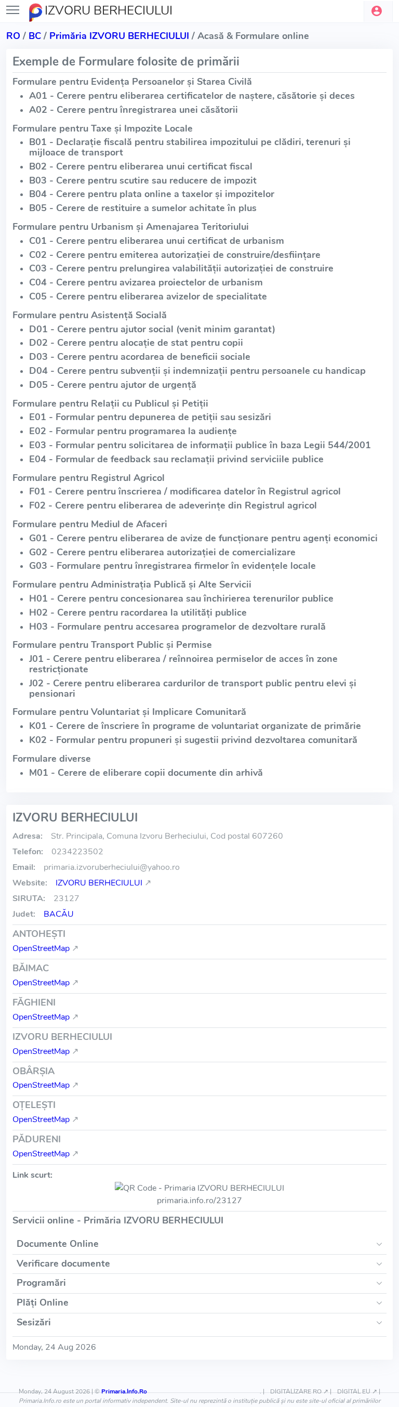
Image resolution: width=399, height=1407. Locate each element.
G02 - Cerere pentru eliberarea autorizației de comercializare (162, 552)
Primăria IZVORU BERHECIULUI (119, 36)
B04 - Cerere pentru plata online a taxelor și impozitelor (151, 194)
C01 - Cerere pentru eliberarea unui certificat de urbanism (156, 240)
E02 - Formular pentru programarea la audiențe (133, 431)
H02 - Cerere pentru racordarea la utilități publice (138, 612)
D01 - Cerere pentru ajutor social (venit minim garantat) (152, 329)
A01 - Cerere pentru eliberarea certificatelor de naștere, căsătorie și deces (192, 95)
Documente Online (58, 1243)
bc (35, 36)
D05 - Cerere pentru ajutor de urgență (112, 385)
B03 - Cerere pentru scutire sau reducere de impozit (143, 180)
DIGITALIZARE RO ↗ (299, 1391)
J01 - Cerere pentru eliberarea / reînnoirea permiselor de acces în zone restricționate (183, 664)
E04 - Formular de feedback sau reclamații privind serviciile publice (176, 459)
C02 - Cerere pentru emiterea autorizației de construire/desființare (175, 255)
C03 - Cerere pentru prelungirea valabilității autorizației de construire (181, 268)
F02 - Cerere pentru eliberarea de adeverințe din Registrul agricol (173, 505)
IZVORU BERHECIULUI (99, 883)
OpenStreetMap (41, 948)
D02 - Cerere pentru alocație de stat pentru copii (136, 342)
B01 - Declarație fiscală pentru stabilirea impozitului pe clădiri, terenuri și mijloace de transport (190, 147)
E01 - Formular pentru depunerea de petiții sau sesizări (150, 417)
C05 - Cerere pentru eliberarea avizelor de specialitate (148, 296)
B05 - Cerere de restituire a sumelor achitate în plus (143, 208)
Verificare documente (63, 1263)
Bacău (59, 914)
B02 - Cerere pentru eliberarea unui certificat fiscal (140, 166)
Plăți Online (43, 1302)
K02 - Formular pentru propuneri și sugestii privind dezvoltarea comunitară (193, 740)
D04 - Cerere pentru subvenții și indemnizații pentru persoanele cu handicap (197, 370)
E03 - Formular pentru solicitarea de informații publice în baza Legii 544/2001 (200, 445)
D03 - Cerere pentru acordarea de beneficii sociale (139, 356)
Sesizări (34, 1322)
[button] (378, 11)
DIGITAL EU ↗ (357, 1391)
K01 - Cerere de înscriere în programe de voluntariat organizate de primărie (195, 726)
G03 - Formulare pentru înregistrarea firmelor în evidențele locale (172, 565)
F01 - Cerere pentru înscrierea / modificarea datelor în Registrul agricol (185, 491)
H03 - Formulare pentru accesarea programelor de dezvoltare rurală (177, 626)
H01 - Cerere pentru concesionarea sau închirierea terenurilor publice (181, 598)
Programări (41, 1282)
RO (13, 36)
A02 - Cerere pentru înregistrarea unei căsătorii (133, 109)
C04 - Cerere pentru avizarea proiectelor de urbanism (146, 282)
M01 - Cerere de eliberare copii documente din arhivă (146, 772)
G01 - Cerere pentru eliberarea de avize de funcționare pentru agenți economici (203, 538)
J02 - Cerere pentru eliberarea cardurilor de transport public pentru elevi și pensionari (192, 688)
